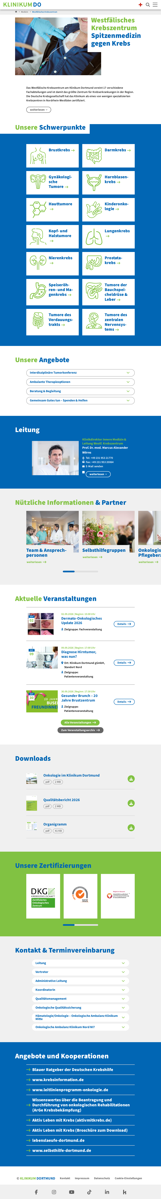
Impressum (82, 1178)
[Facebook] (36, 1192)
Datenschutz (102, 1178)
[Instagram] (54, 1192)
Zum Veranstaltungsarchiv (78, 730)
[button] (131, 778)
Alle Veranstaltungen (77, 723)
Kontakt (65, 1178)
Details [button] (121, 624)
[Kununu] (125, 1192)
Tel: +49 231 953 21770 (99, 458)
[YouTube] (72, 1192)
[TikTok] (89, 1192)
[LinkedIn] (107, 1192)
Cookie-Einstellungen (128, 1178)
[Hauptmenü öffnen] (155, 5)
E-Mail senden (94, 466)
